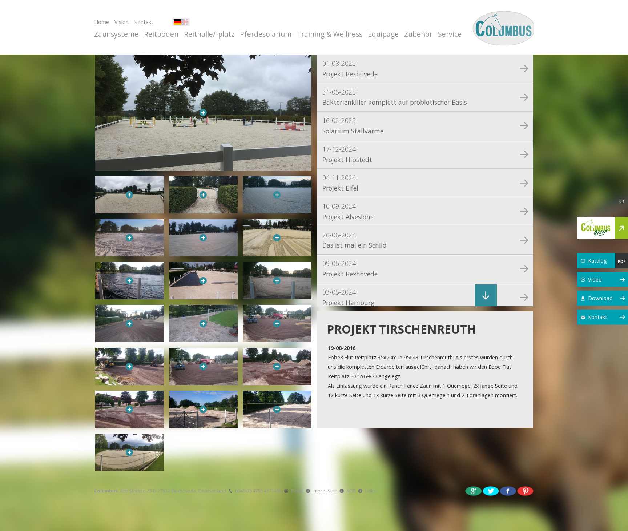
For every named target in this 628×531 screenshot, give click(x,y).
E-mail (297, 490)
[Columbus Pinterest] (525, 490)
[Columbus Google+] (473, 490)
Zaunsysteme (116, 34)
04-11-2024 (340, 182)
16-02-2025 (352, 125)
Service (450, 34)
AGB (351, 490)
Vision (121, 22)
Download (600, 298)
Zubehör (418, 34)
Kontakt (143, 22)
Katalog (597, 260)
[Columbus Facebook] (508, 490)
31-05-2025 (394, 97)
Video (595, 279)
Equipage (383, 34)
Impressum (325, 490)
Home (101, 22)
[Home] (502, 27)
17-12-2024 (347, 154)
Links (370, 490)
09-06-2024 (350, 268)
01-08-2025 (350, 68)
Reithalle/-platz (209, 34)
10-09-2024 (348, 211)
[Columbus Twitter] (491, 490)
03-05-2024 (348, 297)
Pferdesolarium (265, 34)
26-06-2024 (354, 240)
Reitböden (161, 34)
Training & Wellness (329, 34)
